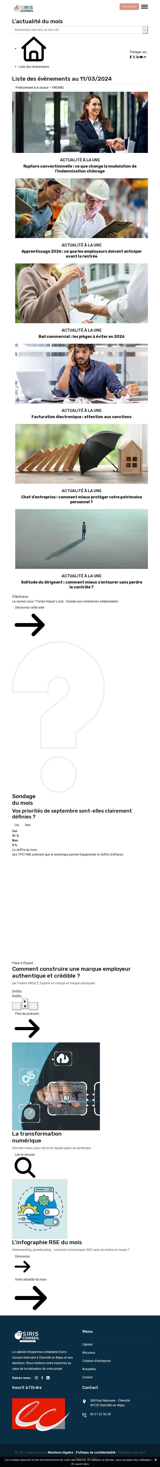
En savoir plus (80, 1463)
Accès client (129, 6)
